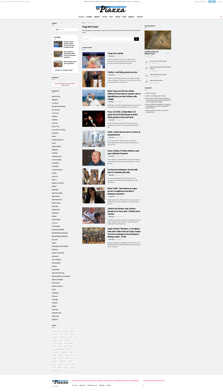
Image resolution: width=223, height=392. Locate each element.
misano (55, 358)
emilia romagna (68, 343)
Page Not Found (90, 22)
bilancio (55, 334)
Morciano (55, 206)
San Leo (54, 266)
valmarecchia (56, 370)
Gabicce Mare (56, 146)
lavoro (67, 355)
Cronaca (55, 120)
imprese (61, 355)
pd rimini (73, 358)
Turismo (117, 17)
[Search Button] (221, 17)
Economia (89, 17)
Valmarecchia (56, 313)
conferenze (63, 337)
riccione (70, 361)
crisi (76, 337)
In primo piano (56, 156)
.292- (57, 386)
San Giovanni (56, 263)
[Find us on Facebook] (143, 385)
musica (67, 358)
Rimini (54, 243)
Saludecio (55, 256)
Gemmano (55, 150)
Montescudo (56, 203)
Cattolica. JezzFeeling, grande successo (122, 72)
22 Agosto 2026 (119, 56)
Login (220, 1)
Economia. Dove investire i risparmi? (158, 61)
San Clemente (56, 259)
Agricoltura (56, 96)
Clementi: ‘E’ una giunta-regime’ (64, 70)
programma (62, 361)
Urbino (54, 306)
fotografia (64, 352)
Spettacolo (56, 283)
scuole (67, 364)
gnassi (54, 355)
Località (55, 176)
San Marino (55, 269)
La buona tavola (57, 169)
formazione (56, 352)
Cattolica (55, 113)
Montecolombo (57, 193)
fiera (71, 346)
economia (67, 340)
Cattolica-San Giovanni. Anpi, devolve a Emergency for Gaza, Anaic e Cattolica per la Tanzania (124, 211)
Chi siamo (3, 1)
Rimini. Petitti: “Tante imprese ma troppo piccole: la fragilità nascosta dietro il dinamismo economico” (122, 191)
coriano (70, 337)
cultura (61, 340)
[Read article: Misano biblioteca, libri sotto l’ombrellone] (58, 64)
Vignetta (55, 319)
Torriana (55, 299)
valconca (72, 367)
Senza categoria (57, 279)
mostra (61, 358)
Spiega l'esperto (57, 286)
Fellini (60, 346)
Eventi (124, 17)
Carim (61, 334)
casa (66, 334)
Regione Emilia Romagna (60, 233)
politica (55, 361)
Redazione (9, 1)
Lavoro (54, 173)
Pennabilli (55, 213)
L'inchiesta (55, 163)
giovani (71, 352)
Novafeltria (56, 209)
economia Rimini (57, 343)
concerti (55, 337)
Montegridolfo (57, 199)
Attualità (55, 103)
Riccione (54, 239)
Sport (111, 17)
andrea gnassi (56, 331)
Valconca (55, 309)
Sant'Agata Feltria (58, 273)
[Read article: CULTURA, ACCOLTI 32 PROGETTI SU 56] (158, 40)
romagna (60, 364)
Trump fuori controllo (115, 53)
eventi (54, 346)
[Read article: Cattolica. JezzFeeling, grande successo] (93, 79)
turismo (65, 367)
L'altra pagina (56, 160)
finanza (69, 349)
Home (83, 22)
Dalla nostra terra (58, 130)
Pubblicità (23, 1)
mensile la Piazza (58, 183)
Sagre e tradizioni (58, 253)
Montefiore (56, 196)
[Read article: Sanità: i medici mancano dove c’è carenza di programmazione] (93, 139)
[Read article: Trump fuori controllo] (93, 60)
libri (72, 355)
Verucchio (55, 316)
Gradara (54, 153)
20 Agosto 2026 (119, 137)
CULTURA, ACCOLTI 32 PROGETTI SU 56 (151, 53)
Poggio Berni (56, 219)
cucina (54, 340)
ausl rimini (65, 331)
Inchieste (140, 17)
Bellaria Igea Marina (58, 106)
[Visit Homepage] (111, 9)
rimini (54, 364)
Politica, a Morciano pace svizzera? (158, 74)
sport (72, 364)
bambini (73, 331)
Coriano (54, 116)
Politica (81, 17)
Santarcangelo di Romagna (61, 276)
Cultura (104, 17)
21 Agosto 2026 (119, 75)
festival (66, 346)
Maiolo (54, 179)
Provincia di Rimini (58, 229)
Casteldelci (56, 110)
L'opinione (55, 166)
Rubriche (131, 17)
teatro (59, 367)
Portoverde (56, 226)
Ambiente (97, 17)
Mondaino (55, 190)
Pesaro (54, 216)
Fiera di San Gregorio (58, 349)
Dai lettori (55, 126)
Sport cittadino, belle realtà (156, 80)
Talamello (55, 293)
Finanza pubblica (57, 140)
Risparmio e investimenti (60, 246)
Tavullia (54, 296)
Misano (54, 186)
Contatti (27, 1)
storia (54, 367)
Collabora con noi (16, 1)
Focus (54, 143)
